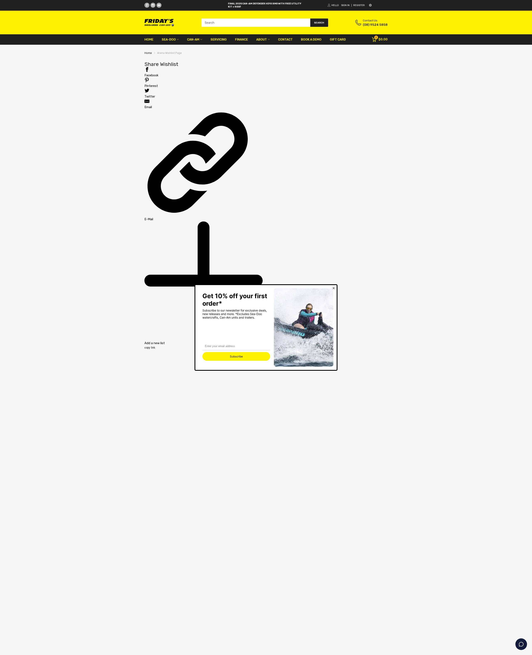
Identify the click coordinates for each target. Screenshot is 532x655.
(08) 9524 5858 (375, 25)
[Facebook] (146, 5)
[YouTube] (158, 5)
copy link (149, 347)
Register (359, 5)
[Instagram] (152, 5)
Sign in (345, 5)
